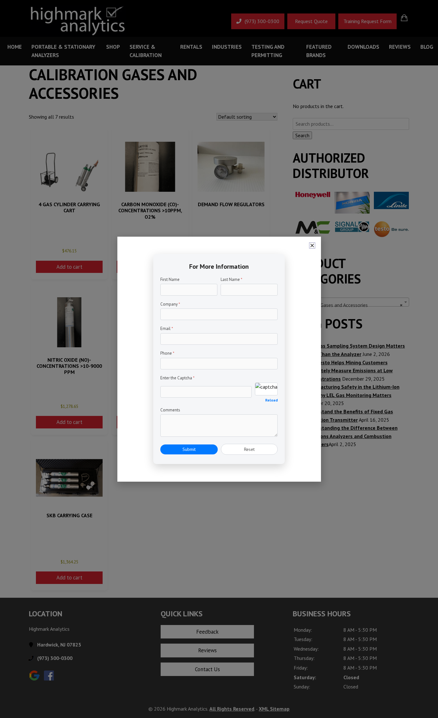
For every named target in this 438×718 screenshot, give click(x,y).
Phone (167, 353)
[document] (219, 359)
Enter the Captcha (177, 378)
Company (170, 304)
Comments (170, 410)
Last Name (231, 279)
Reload (271, 400)
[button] (312, 245)
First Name (170, 279)
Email (166, 328)
